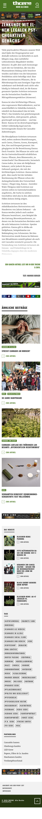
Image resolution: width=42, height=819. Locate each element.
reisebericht (11, 705)
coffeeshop (11, 645)
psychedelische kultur (16, 701)
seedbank (10, 709)
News (4, 394)
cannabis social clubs (16, 637)
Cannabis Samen (11, 742)
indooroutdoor (12, 669)
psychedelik (11, 697)
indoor (26, 665)
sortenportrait (29, 713)
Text (24, 275)
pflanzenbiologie (13, 689)
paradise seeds (12, 685)
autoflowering (12, 621)
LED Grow (8, 750)
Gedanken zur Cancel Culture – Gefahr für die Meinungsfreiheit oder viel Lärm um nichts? (26, 568)
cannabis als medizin (15, 629)
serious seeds (12, 713)
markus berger (12, 677)
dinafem (22, 645)
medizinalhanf (29, 677)
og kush (18, 681)
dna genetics (11, 649)
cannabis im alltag (14, 633)
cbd (30, 641)
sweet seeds (28, 717)
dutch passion (12, 657)
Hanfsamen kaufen (13, 757)
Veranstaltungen (14, 394)
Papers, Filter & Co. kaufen (16, 753)
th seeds (9, 725)
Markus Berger (33, 275)
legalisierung (20, 673)
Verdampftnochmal (13, 761)
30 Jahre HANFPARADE (12, 398)
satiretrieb (26, 705)
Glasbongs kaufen (12, 746)
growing (9, 661)
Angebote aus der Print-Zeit (13, 785)
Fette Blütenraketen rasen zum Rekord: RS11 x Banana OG (27, 552)
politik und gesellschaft (17, 693)
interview (27, 669)
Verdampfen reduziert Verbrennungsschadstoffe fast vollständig (20, 495)
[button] (4, 296)
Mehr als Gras (22, 7)
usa (18, 725)
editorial (26, 657)
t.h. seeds (10, 721)
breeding (10, 625)
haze (8, 665)
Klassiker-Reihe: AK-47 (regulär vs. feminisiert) (26, 598)
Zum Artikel (10, 356)
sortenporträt (12, 717)
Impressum (7, 791)
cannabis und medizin (15, 641)
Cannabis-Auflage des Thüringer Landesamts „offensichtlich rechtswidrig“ (21, 446)
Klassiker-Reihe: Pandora (24, 537)
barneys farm (29, 621)
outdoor (29, 681)
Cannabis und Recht (9, 441)
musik (8, 681)
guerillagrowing (24, 661)
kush (8, 673)
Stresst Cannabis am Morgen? (16, 351)
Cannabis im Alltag (9, 347)
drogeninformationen (15, 653)
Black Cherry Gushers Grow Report (26, 583)
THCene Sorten (24, 721)
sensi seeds (23, 709)
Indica (16, 665)
